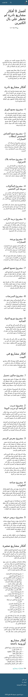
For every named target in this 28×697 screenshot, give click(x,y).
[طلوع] (25, 2)
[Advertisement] (14, 45)
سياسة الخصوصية (21, 685)
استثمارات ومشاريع (18, 668)
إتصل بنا (24, 682)
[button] (11, 2)
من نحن (24, 679)
